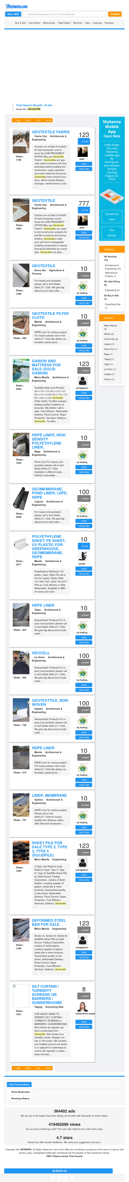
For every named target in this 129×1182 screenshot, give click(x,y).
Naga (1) (108, 354)
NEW (48, 120)
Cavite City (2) (111, 338)
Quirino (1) (109, 379)
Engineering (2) (112, 290)
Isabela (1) (109, 374)
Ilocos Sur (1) (110, 349)
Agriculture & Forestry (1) (111, 274)
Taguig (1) (109, 359)
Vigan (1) (108, 364)
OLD (38, 120)
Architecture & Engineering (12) (113, 267)
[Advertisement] (64, 55)
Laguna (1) (109, 344)
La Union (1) (110, 369)
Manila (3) (109, 333)
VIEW (83, 163)
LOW (17, 120)
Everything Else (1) (112, 306)
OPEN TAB (84, 168)
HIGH (28, 120)
